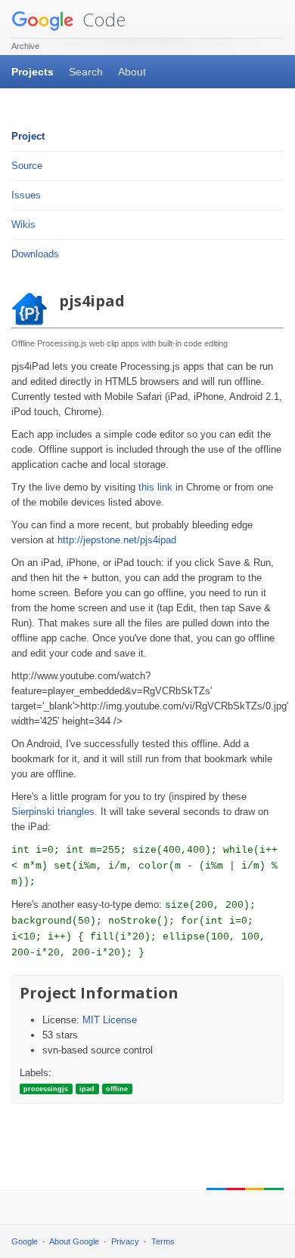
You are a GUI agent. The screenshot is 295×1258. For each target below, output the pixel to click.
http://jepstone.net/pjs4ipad (116, 540)
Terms (163, 1241)
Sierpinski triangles (53, 811)
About (132, 72)
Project (28, 136)
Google (24, 1241)
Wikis (23, 224)
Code (102, 19)
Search (86, 72)
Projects (32, 72)
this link (155, 487)
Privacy (125, 1241)
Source (26, 165)
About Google (74, 1241)
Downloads (35, 254)
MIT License (109, 1020)
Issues (26, 195)
